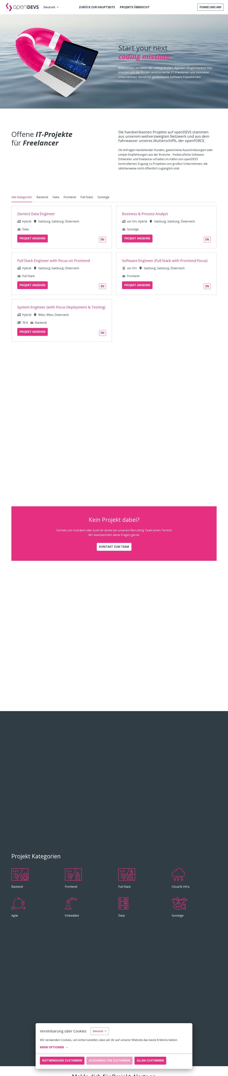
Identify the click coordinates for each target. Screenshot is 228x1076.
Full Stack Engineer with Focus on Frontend (53, 261)
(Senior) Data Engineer (36, 214)
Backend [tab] (42, 197)
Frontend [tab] (70, 197)
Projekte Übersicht (135, 7)
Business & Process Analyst (145, 214)
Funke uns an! (210, 7)
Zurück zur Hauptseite (97, 7)
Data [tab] (56, 197)
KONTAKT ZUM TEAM (114, 547)
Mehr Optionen (52, 1047)
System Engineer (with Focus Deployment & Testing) (61, 307)
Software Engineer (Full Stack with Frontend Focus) (165, 261)
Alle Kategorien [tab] (21, 197)
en (102, 239)
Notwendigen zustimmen (62, 1060)
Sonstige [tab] (103, 197)
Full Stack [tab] (87, 197)
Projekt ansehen (32, 238)
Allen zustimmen (150, 1060)
